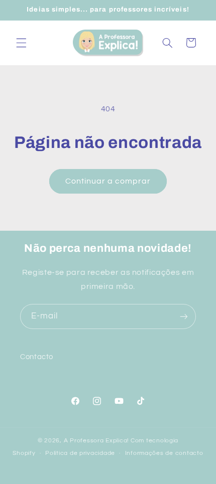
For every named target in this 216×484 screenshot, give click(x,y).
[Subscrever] (183, 316)
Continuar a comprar (108, 181)
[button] (21, 42)
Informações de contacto (164, 453)
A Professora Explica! (96, 440)
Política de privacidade (80, 453)
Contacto (36, 357)
